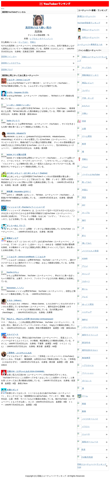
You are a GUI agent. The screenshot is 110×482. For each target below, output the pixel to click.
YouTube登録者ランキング (88, 23)
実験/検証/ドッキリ (90, 75)
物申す (85, 320)
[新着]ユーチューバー (86, 16)
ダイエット (87, 381)
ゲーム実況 (87, 136)
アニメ (85, 266)
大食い (85, 113)
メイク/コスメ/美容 (90, 251)
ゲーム (85, 396)
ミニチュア (87, 312)
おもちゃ (86, 106)
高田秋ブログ (7, 70)
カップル (86, 213)
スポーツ (86, 281)
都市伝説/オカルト (90, 350)
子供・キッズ (88, 98)
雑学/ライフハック (90, 335)
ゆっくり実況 (88, 304)
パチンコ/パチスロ (90, 327)
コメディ (86, 90)
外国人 (85, 190)
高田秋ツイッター (9, 57)
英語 (84, 197)
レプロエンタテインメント (41, 39)
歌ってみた (87, 182)
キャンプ (86, 274)
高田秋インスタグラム (11, 63)
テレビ (85, 297)
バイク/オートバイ (90, 419)
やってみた (23, 42)
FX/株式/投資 (87, 457)
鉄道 (83, 449)
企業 (84, 129)
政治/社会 (86, 342)
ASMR (85, 258)
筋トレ (85, 289)
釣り (84, 236)
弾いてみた (87, 243)
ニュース (86, 434)
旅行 (84, 220)
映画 (84, 404)
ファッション (88, 373)
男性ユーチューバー (90, 30)
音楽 (84, 121)
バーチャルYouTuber (91, 174)
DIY (83, 205)
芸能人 (33, 42)
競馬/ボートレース (90, 442)
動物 (84, 411)
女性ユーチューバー (90, 37)
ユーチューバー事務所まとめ (89, 44)
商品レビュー (88, 83)
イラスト (86, 427)
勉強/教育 (86, 358)
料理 (84, 144)
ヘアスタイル (88, 365)
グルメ (85, 167)
